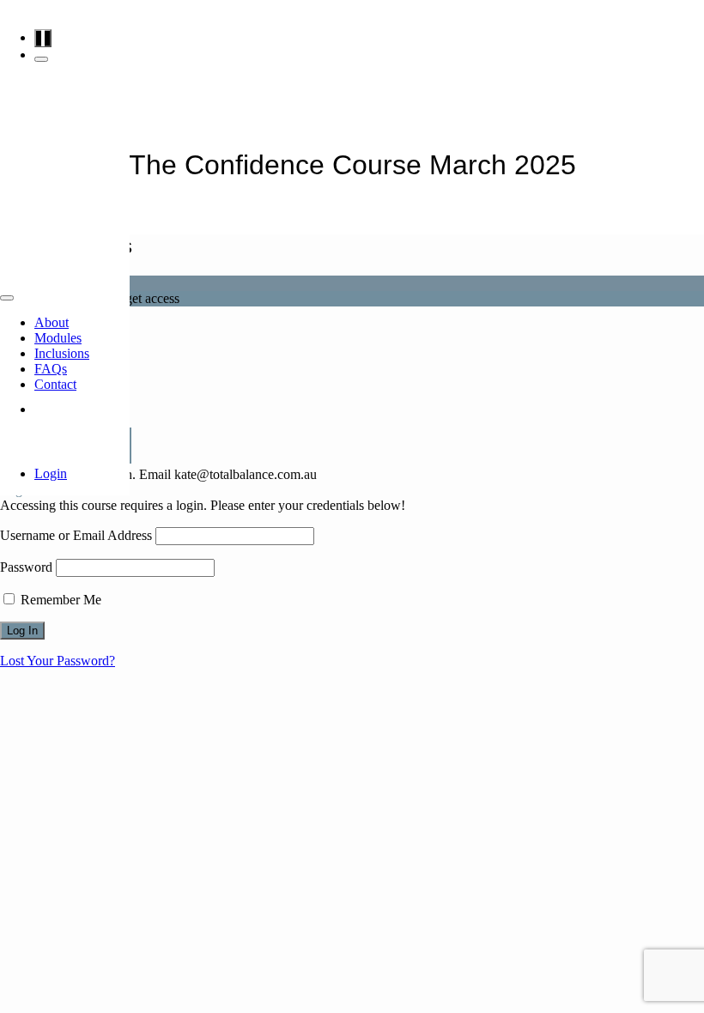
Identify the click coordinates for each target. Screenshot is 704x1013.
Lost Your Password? (57, 660)
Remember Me (59, 599)
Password (26, 567)
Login (50, 473)
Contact (55, 384)
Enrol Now (82, 409)
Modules (58, 338)
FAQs (50, 368)
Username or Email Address (76, 535)
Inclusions (61, 353)
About (51, 322)
